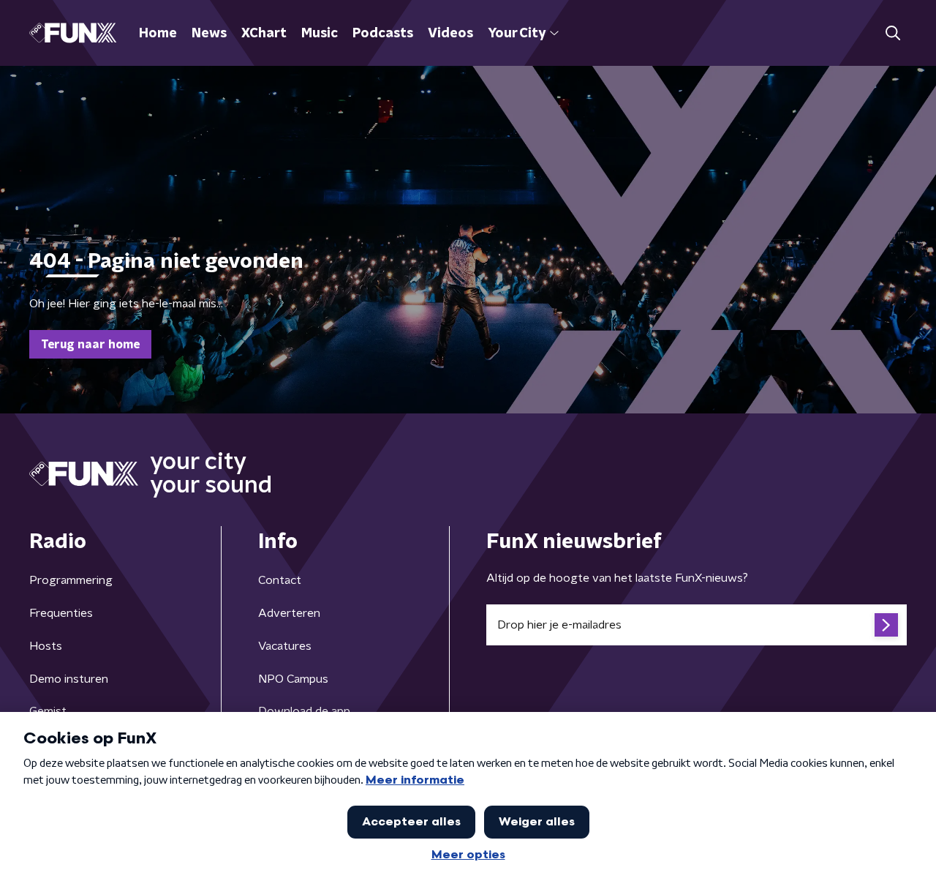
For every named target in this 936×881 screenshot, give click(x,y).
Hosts (45, 646)
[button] (892, 33)
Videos (450, 33)
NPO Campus (293, 679)
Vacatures (285, 646)
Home (158, 33)
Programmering (71, 580)
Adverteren (289, 613)
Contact (279, 580)
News (209, 33)
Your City (517, 33)
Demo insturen (68, 679)
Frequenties (61, 613)
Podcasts (382, 33)
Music (319, 33)
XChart (264, 33)
